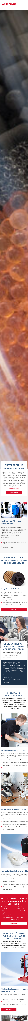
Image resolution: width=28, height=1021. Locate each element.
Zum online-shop (14, 492)
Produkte (9, 7)
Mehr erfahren (14, 923)
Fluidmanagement (14, 488)
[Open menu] (25, 3)
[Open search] (21, 4)
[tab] (3, 567)
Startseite (3, 7)
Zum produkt (14, 609)
